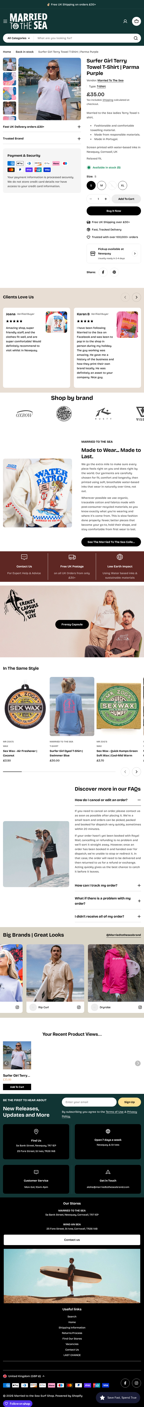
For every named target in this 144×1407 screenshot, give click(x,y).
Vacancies (72, 1344)
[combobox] (72, 38)
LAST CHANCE (72, 1355)
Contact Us (72, 1349)
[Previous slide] (125, 297)
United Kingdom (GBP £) (24, 1376)
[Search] (136, 38)
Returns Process (72, 1333)
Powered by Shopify (68, 1395)
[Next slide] (136, 297)
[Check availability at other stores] (135, 253)
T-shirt (101, 86)
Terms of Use (115, 1111)
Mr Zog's (8, 741)
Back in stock (25, 51)
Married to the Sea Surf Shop (34, 1395)
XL (122, 185)
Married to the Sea (111, 80)
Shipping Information (72, 1327)
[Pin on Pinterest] (114, 272)
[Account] (125, 21)
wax (5, 746)
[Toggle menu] (5, 21)
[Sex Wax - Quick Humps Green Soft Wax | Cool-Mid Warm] (119, 706)
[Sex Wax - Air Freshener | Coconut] (25, 706)
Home (7, 51)
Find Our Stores (72, 1338)
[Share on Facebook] (103, 272)
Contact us (72, 1240)
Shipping (108, 100)
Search (72, 1316)
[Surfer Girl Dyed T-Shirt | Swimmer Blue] (72, 706)
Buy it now (113, 211)
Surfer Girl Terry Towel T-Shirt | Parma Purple (15, 1075)
